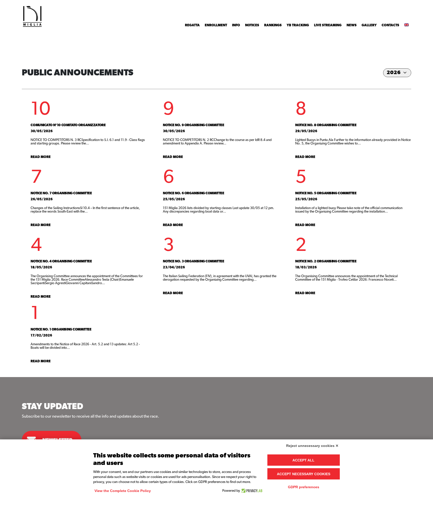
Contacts (390, 25)
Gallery (369, 25)
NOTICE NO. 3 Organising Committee (193, 261)
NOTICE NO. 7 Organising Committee (61, 193)
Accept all (303, 460)
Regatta (192, 25)
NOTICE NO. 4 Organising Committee (61, 261)
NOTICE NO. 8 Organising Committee (325, 125)
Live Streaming (328, 25)
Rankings (273, 25)
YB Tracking (298, 25)
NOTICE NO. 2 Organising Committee (325, 261)
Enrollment (216, 25)
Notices (252, 25)
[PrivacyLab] (251, 490)
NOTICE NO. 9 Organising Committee (193, 125)
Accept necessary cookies (303, 474)
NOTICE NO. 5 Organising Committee (325, 193)
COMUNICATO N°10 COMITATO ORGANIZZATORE (68, 125)
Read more (41, 157)
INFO (236, 25)
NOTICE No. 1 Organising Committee (61, 329)
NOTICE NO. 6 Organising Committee (193, 193)
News (352, 25)
